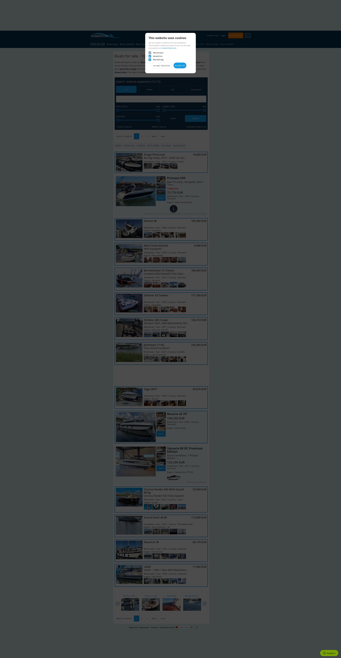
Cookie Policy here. (169, 48)
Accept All (180, 65)
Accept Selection (161, 65)
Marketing (158, 59)
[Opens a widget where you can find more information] (329, 653)
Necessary (158, 52)
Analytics (158, 56)
